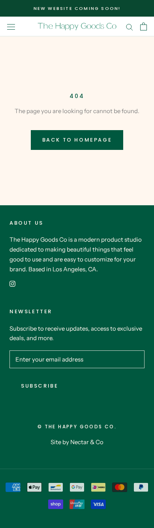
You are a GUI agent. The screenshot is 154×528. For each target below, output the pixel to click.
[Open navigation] (11, 26)
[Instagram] (12, 283)
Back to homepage (77, 140)
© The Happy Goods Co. (77, 426)
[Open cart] (143, 26)
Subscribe (39, 386)
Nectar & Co (86, 442)
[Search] (129, 26)
